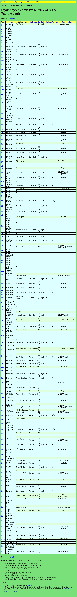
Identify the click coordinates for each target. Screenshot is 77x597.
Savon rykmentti (8, 2)
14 (2, 64)
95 (2, 393)
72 (2, 294)
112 (2, 472)
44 (2, 189)
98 (2, 406)
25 (2, 113)
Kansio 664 (68, 589)
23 (2, 103)
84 (2, 345)
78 (2, 320)
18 (2, 82)
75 (2, 306)
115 (2, 485)
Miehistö (11, 557)
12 (2, 57)
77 (2, 314)
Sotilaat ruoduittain (12, 592)
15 (2, 69)
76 (2, 309)
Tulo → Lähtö (67, 22)
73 (2, 298)
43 (2, 185)
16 (2, 74)
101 (2, 419)
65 (2, 271)
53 (2, 226)
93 (2, 383)
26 (2, 118)
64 (2, 266)
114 (2, 480)
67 (2, 279)
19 (2, 86)
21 (2, 94)
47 (2, 201)
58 (2, 246)
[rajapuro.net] (1, 2)
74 (2, 302)
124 (2, 531)
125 (2, 535)
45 (2, 192)
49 (2, 211)
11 (2, 54)
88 (2, 363)
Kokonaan (30, 585)
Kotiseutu (33, 22)
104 (2, 434)
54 (2, 230)
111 (2, 467)
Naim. (43, 22)
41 (2, 177)
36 (2, 157)
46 (2, 196)
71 (2, 292)
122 (2, 520)
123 (2, 526)
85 (2, 349)
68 (2, 283)
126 (2, 539)
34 (2, 148)
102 (2, 424)
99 (2, 411)
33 (2, 144)
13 (2, 60)
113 (2, 477)
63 (2, 262)
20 (2, 89)
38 (2, 166)
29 (2, 129)
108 (2, 454)
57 (2, 241)
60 (2, 255)
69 (2, 287)
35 (2, 153)
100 (2, 415)
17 (2, 78)
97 (2, 400)
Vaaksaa (49, 22)
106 (2, 444)
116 (2, 491)
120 (2, 511)
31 (2, 135)
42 (2, 181)
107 (2, 449)
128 (2, 546)
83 (2, 342)
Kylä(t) (10, 22)
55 (2, 233)
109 (2, 459)
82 (2, 339)
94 (2, 388)
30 (2, 132)
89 (2, 367)
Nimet (3, 592)
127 (2, 542)
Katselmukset (30, 2)
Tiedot (12, 18)
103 (2, 429)
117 (2, 496)
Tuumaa (55, 22)
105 (2, 439)
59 (2, 250)
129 (2, 551)
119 (2, 507)
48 (2, 206)
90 (2, 370)
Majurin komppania (20, 2)
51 (2, 218)
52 (2, 222)
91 (2, 374)
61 (2, 259)
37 (2, 162)
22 (2, 98)
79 (2, 326)
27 (2, 122)
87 (2, 360)
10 (2, 51)
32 (2, 140)
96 (2, 397)
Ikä (39, 22)
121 (2, 516)
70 (2, 290)
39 (2, 169)
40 (2, 173)
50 (2, 215)
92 (2, 378)
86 (2, 356)
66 (2, 274)
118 (2, 502)
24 (2, 108)
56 (2, 236)
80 (2, 331)
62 (2, 261)
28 (2, 125)
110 (2, 463)
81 (2, 335)
